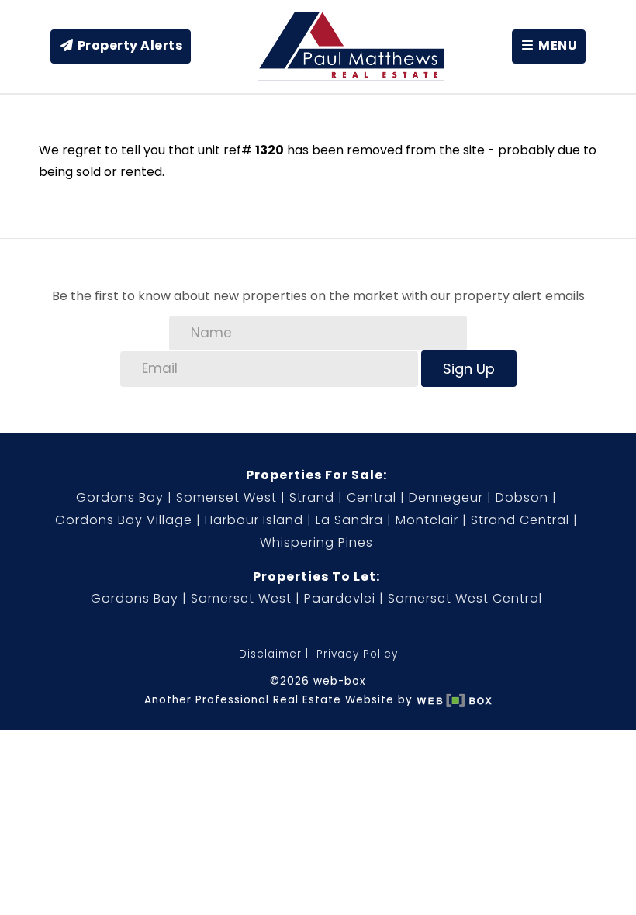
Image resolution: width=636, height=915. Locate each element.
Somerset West (226, 497)
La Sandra (349, 520)
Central (371, 497)
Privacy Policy (357, 654)
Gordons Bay (120, 497)
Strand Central (520, 520)
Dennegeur (446, 497)
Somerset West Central (465, 598)
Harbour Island (254, 520)
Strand (311, 497)
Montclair (427, 520)
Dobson (522, 497)
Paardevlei (339, 598)
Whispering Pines (316, 542)
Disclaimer (270, 654)
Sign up (469, 368)
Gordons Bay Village (123, 520)
